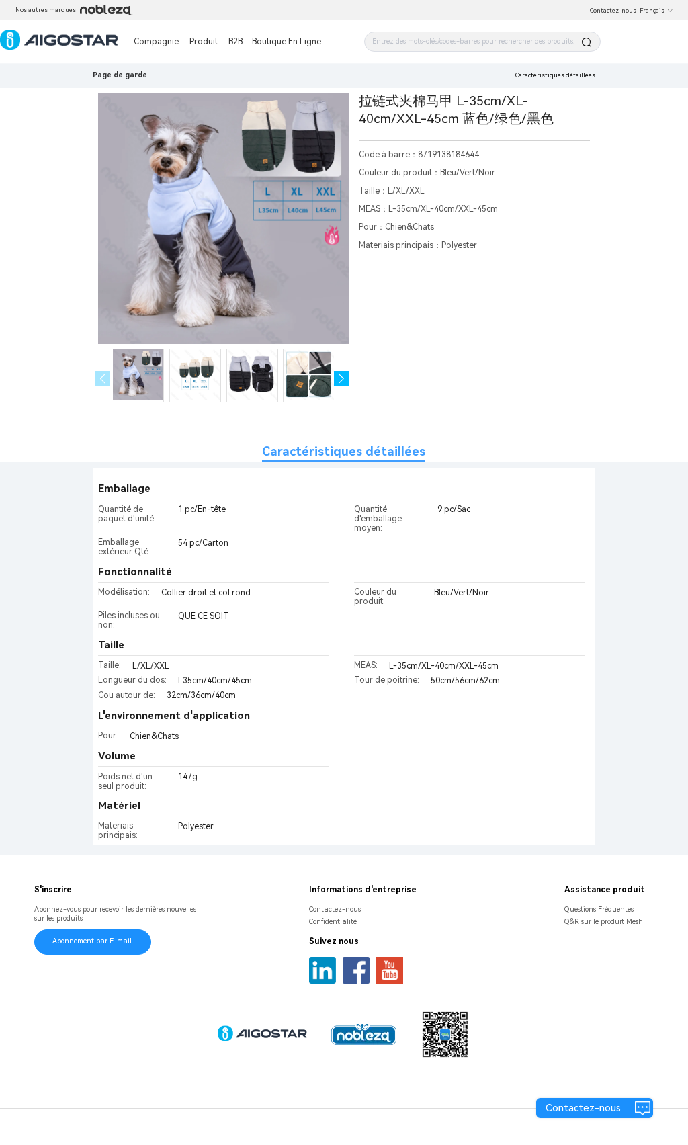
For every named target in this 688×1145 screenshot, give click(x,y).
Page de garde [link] (120, 75)
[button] (341, 378)
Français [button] (652, 10)
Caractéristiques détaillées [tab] (343, 451)
